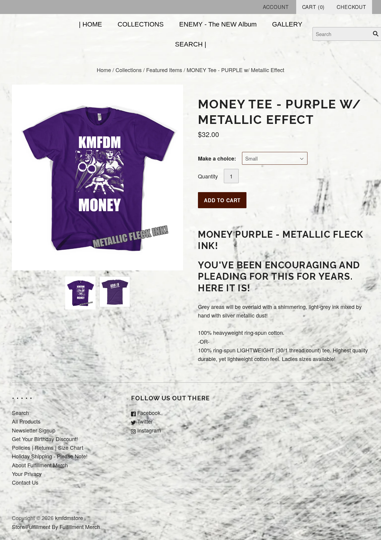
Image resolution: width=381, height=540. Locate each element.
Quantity (208, 176)
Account (276, 6)
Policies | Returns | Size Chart (47, 447)
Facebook (148, 412)
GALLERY (287, 24)
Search (20, 412)
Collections (128, 70)
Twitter (144, 421)
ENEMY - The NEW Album (218, 24)
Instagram (148, 430)
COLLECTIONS (141, 24)
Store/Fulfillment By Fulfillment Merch (56, 526)
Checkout (351, 6)
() (313, 6)
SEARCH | (190, 44)
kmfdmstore (69, 518)
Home (104, 70)
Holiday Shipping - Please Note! (50, 456)
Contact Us (25, 482)
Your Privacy (27, 473)
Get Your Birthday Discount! (45, 439)
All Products (26, 421)
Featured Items (164, 70)
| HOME (90, 24)
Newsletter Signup (33, 430)
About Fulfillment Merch (40, 465)
